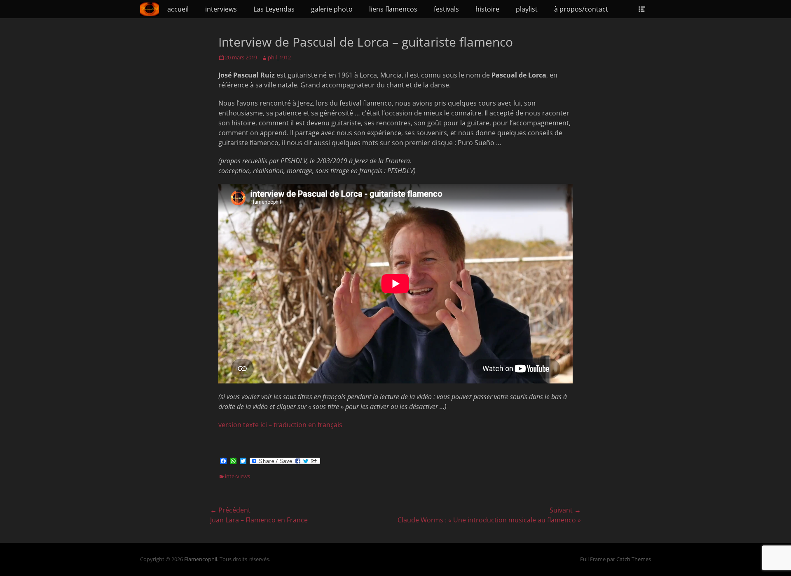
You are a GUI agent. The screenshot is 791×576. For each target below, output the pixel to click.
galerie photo (332, 9)
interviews (221, 9)
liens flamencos (393, 9)
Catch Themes (633, 559)
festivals (446, 9)
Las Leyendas (274, 9)
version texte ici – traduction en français (280, 424)
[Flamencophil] (149, 9)
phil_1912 (279, 57)
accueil (178, 9)
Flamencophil (200, 559)
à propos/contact (581, 9)
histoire (487, 9)
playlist (527, 9)
